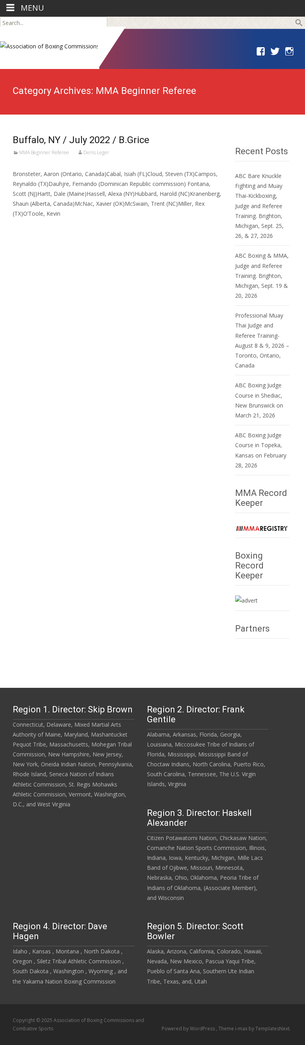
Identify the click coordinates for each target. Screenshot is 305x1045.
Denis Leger (96, 152)
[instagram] (289, 54)
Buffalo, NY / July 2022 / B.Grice (81, 139)
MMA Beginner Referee (44, 152)
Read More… (30, 228)
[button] (299, 24)
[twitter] (274, 54)
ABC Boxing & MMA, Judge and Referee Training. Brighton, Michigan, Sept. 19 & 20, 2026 (262, 275)
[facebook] (260, 54)
